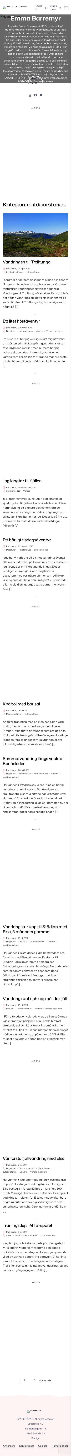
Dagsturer (11, 331)
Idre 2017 (23, 941)
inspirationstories (14, 272)
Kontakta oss (26, 1445)
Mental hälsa (44, 1168)
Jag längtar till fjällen (22, 481)
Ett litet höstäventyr (21, 321)
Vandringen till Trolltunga (26, 262)
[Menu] (66, 8)
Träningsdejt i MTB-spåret (27, 1225)
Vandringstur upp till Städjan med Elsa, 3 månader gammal (35, 929)
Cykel (9, 1235)
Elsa (21, 1168)
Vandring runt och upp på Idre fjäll (35, 998)
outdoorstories (32, 272)
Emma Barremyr (35, 18)
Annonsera (9, 1445)
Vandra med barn (54, 331)
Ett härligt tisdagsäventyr (27, 540)
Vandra (39, 331)
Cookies (42, 1445)
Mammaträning (13, 714)
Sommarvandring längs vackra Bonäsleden (32, 761)
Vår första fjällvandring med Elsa (34, 1158)
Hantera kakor (60, 1445)
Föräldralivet (25, 549)
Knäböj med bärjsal (21, 704)
